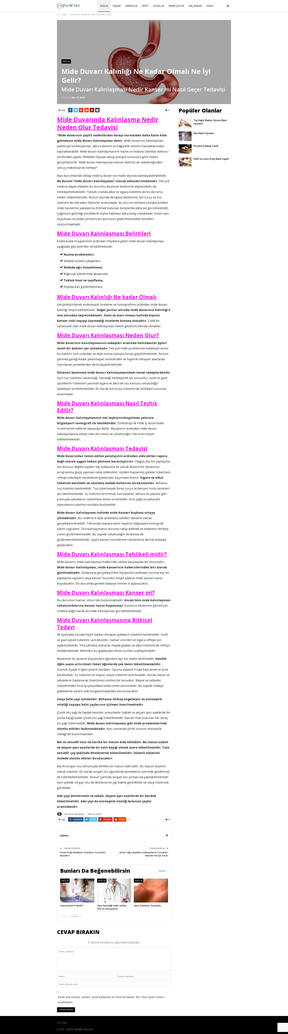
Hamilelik (131, 6)
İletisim (61, 1022)
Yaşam (117, 6)
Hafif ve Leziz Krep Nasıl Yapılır (211, 159)
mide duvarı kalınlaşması (74, 814)
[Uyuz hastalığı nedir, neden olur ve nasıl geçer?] (114, 890)
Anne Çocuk (176, 6)
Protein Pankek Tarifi (206, 146)
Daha (210, 6)
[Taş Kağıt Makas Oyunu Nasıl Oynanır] (185, 123)
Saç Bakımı (195, 6)
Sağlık (104, 6)
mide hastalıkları (95, 814)
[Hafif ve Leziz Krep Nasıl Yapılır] (185, 162)
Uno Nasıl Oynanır (204, 133)
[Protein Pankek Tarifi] (185, 149)
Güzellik (158, 6)
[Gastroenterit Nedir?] (77, 890)
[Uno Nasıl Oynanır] (185, 136)
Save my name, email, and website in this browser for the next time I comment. (111, 999)
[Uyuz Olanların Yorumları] (151, 890)
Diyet (145, 6)
